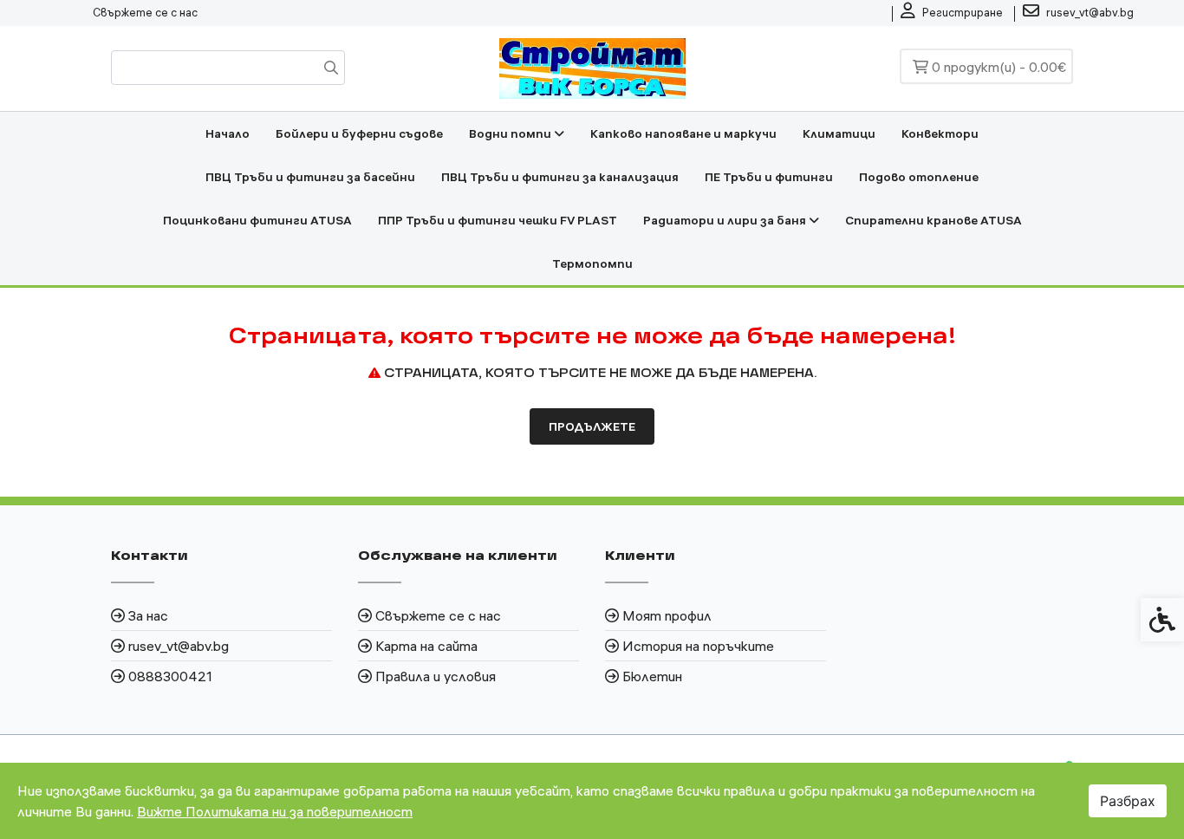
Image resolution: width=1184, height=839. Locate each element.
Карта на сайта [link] (426, 645)
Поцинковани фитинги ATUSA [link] (257, 220)
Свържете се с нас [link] (145, 12)
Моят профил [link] (667, 615)
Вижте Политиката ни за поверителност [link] (275, 811)
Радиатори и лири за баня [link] (726, 220)
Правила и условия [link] (435, 676)
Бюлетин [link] (652, 676)
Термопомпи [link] (592, 263)
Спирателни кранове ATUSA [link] (933, 220)
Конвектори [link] (940, 133)
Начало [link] (227, 133)
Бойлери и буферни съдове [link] (359, 133)
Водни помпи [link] (511, 133)
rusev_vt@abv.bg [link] (178, 645)
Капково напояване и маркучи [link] (683, 133)
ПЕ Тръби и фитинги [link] (769, 177)
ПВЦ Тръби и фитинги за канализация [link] (560, 177)
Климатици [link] (839, 133)
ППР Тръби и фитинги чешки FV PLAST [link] (497, 220)
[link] (952, 13)
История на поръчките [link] (698, 645)
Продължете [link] (592, 426)
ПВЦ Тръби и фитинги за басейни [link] (310, 177)
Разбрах (1127, 801)
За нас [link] (148, 615)
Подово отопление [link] (919, 177)
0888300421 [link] (170, 676)
